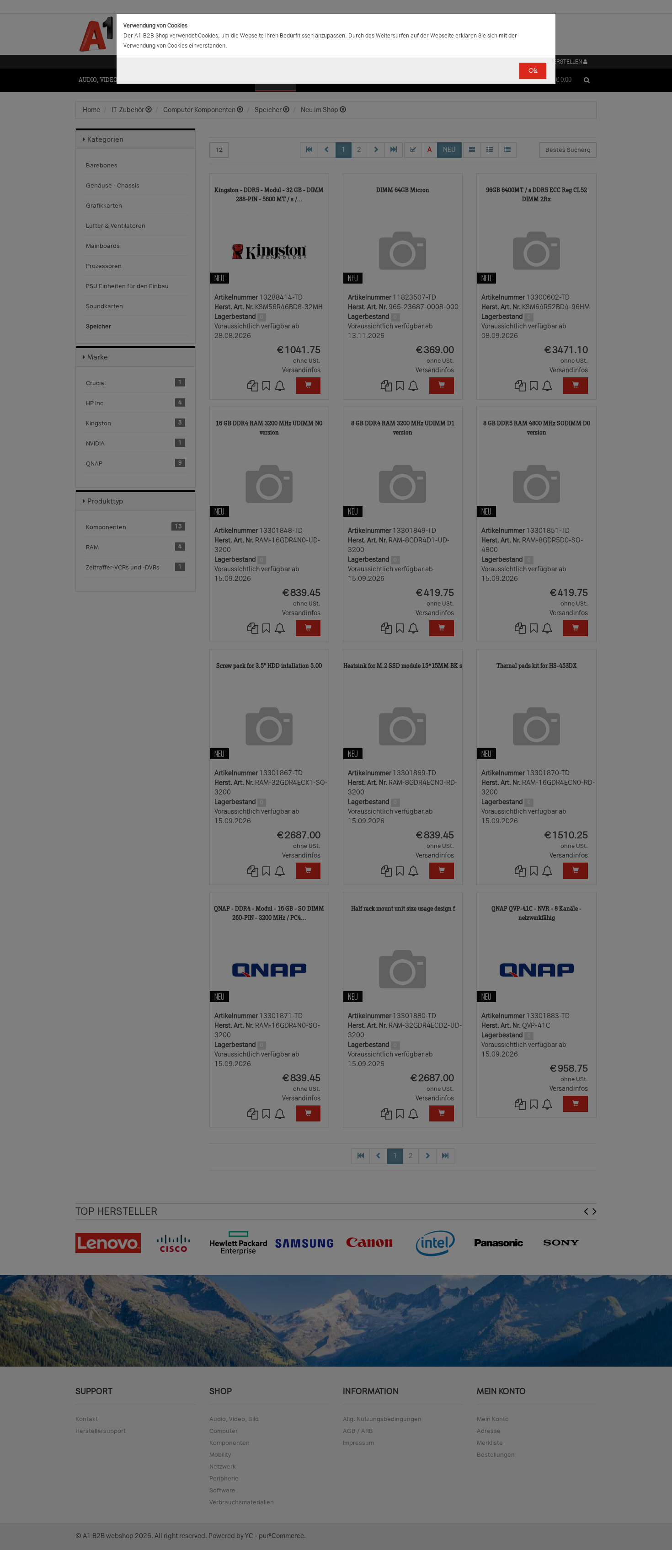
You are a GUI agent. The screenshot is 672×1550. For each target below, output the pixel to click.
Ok (532, 71)
